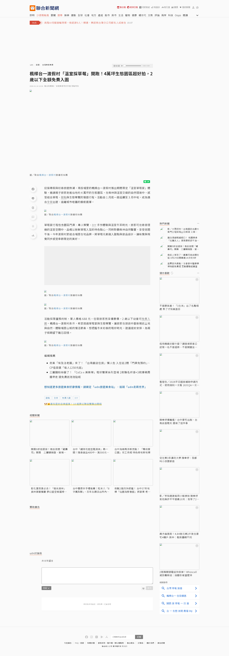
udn (31, 65)
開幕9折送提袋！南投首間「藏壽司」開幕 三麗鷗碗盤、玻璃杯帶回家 (49, 450)
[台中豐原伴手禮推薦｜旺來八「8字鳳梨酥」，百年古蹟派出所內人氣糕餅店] (91, 472)
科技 (170, 15)
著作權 (110, 643)
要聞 (53, 15)
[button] (193, 7)
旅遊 (38, 65)
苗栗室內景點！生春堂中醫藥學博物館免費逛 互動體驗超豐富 (183, 265)
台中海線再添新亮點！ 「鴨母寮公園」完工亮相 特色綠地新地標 (132, 450)
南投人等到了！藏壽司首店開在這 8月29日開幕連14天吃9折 (183, 256)
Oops (178, 15)
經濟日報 (134, 7)
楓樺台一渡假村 (47, 174)
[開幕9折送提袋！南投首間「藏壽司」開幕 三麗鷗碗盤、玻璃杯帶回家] (49, 433)
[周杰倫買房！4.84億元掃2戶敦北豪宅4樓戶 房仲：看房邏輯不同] (179, 518)
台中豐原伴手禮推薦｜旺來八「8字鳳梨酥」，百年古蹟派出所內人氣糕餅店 (91, 490)
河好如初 (146, 7)
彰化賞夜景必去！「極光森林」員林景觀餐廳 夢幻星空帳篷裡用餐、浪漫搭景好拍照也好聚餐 (49, 490)
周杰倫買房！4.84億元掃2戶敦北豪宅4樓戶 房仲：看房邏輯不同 (179, 535)
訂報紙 (140, 643)
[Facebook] (33, 189)
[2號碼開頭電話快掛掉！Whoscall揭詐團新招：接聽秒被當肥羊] (179, 556)
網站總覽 (161, 643)
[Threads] (33, 207)
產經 (100, 15)
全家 (56, 397)
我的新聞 (186, 7)
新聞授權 (91, 643)
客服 (82, 643)
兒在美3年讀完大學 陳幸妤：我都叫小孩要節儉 (178, 459)
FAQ (77, 643)
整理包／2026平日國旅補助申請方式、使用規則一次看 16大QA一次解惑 (179, 383)
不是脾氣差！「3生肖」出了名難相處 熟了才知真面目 (179, 307)
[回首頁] (47, 8)
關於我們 (150, 643)
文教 (150, 15)
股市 (107, 15)
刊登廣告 (68, 643)
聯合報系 (131, 643)
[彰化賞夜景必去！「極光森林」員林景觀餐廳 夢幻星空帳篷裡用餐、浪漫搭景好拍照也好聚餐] (49, 472)
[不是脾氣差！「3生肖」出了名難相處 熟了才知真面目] (179, 290)
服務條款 (101, 643)
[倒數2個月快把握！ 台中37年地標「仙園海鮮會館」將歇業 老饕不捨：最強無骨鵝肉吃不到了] (133, 472)
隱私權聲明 (119, 643)
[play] (122, 66)
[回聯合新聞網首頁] (32, 8)
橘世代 (142, 15)
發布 (149, 588)
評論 (157, 15)
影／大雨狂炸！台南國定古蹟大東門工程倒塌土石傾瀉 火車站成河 (183, 230)
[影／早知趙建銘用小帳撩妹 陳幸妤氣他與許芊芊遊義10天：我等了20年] (179, 480)
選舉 (60, 15)
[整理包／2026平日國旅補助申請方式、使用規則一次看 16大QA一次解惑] (179, 366)
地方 (93, 15)
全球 (80, 15)
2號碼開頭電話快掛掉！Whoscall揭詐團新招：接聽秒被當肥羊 (178, 573)
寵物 (127, 15)
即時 (32, 15)
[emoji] (143, 588)
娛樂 (66, 15)
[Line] (33, 198)
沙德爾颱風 (42, 15)
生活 (120, 15)
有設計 (157, 7)
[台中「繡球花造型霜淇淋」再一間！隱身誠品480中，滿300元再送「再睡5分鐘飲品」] (91, 433)
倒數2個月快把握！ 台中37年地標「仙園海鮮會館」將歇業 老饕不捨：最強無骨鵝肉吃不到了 (132, 490)
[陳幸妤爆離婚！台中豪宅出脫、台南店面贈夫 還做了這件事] (179, 404)
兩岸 (163, 15)
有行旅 (167, 7)
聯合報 (123, 7)
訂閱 (139, 636)
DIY (76, 397)
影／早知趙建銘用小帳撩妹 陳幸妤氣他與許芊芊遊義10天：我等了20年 (179, 497)
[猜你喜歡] (198, 273)
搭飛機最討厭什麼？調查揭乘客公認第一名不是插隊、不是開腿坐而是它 (178, 345)
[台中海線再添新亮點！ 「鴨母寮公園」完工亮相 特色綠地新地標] (133, 433)
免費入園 (66, 397)
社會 (87, 15)
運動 (73, 15)
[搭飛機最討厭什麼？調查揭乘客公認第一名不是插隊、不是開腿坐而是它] (179, 328)
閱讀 (185, 15)
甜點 (48, 397)
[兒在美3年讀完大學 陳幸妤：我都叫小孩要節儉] (179, 442)
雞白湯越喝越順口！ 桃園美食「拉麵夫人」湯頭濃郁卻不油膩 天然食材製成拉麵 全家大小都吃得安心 (183, 239)
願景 (176, 7)
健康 (134, 15)
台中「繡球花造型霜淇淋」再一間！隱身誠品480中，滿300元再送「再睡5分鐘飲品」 (91, 450)
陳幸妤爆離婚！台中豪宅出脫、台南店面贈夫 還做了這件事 (178, 421)
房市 (114, 15)
